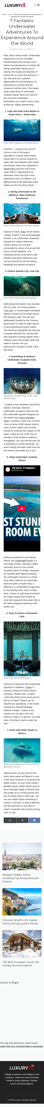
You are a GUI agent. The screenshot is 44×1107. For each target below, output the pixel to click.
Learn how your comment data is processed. (21, 1046)
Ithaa (23, 232)
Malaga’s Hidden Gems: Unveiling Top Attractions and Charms (20, 878)
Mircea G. (31, 49)
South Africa (10, 169)
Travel (9, 14)
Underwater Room (24, 560)
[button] (34, 4)
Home (4, 14)
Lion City (8, 310)
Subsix (28, 687)
